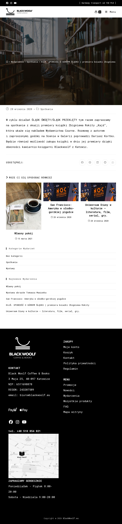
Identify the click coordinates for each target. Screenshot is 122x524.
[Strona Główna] (7, 61)
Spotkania (47, 109)
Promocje (69, 385)
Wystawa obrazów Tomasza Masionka (26, 292)
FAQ (65, 406)
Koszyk (68, 352)
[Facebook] (11, 422)
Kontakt (69, 358)
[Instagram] (17, 422)
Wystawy (10, 268)
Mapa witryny (73, 412)
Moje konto (71, 347)
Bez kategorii (14, 256)
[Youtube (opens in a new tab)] (15, 3)
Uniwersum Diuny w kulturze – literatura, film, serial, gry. (98, 210)
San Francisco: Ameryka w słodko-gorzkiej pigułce (61, 208)
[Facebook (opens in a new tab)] (7, 3)
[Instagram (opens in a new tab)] (11, 3)
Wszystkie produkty (77, 401)
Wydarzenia (71, 395)
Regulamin (70, 368)
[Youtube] (24, 422)
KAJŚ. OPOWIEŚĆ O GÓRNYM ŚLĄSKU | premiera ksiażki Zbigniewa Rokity (47, 305)
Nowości (69, 390)
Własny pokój (23, 233)
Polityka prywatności (79, 363)
